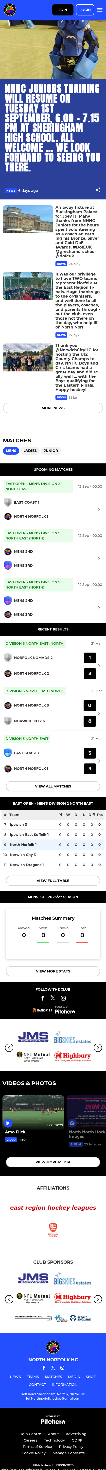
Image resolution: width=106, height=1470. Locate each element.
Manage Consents (69, 1453)
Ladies (30, 450)
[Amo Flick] (33, 1112)
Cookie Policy (34, 1453)
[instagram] (62, 1368)
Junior (51, 450)
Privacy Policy (71, 1446)
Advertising (76, 1434)
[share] (98, 190)
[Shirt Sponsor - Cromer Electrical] (33, 1319)
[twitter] (53, 1368)
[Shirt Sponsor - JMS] (33, 1038)
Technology (54, 1440)
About (53, 1434)
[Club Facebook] (43, 999)
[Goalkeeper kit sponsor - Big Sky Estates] (72, 1038)
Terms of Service (37, 1446)
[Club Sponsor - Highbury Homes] (72, 1057)
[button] (98, 191)
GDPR (77, 1440)
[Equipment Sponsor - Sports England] (72, 1319)
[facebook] (43, 1368)
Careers (30, 1440)
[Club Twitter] (53, 999)
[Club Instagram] (63, 999)
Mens (11, 450)
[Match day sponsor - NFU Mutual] (33, 1057)
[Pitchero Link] (65, 1012)
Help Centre (30, 1434)
